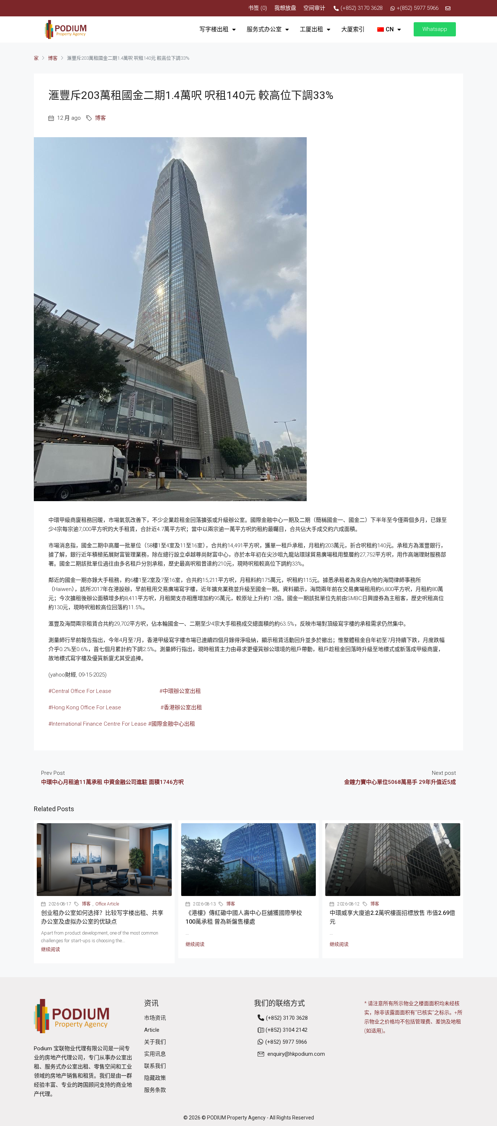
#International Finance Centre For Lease (97, 724)
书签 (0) (257, 8)
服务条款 (155, 1090)
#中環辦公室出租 (180, 691)
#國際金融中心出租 (171, 724)
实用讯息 (155, 1054)
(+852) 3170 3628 (287, 1018)
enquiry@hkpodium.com (296, 1054)
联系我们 (155, 1066)
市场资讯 (155, 1018)
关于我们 (155, 1042)
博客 (52, 58)
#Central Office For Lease (79, 691)
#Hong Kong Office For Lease (84, 707)
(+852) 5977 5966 (286, 1042)
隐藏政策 (155, 1078)
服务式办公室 (264, 29)
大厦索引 (353, 29)
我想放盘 (285, 8)
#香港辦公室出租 (181, 707)
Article (151, 1030)
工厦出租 (311, 29)
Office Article (107, 904)
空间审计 (314, 8)
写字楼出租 (213, 29)
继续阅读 (50, 949)
